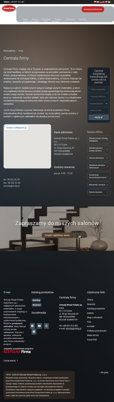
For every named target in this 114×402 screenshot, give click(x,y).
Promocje (70, 19)
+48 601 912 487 (17, 2)
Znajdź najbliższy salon (57, 235)
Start (25, 19)
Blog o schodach (94, 317)
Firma (34, 19)
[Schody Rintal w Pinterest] (33, 332)
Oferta (90, 300)
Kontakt (55, 21)
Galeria (58, 19)
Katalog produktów (96, 308)
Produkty (46, 19)
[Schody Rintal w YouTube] (39, 326)
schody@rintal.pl (12, 186)
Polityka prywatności (96, 331)
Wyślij (97, 117)
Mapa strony (93, 335)
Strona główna (9, 51)
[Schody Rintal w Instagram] (46, 326)
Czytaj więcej (9, 360)
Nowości (91, 304)
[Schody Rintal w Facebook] (32, 326)
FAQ (46, 21)
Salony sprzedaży (31, 21)
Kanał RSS (92, 339)
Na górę (104, 372)
